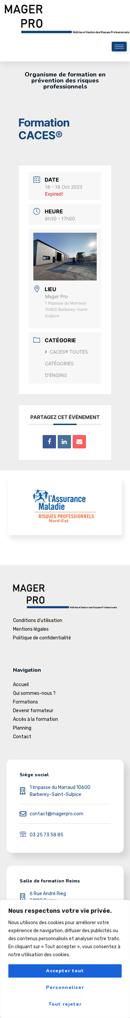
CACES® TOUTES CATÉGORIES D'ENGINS (66, 363)
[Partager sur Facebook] (49, 441)
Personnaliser (65, 987)
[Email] (79, 441)
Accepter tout (65, 971)
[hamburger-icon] (119, 46)
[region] (65, 959)
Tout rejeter (65, 1004)
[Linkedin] (64, 441)
